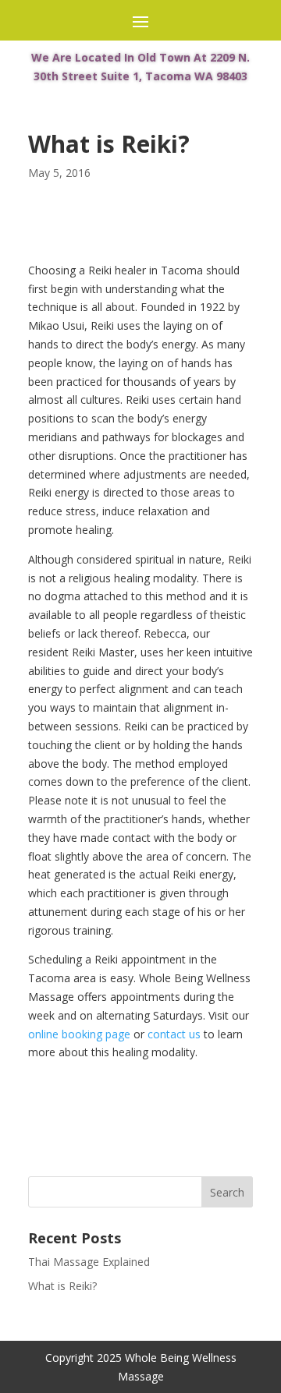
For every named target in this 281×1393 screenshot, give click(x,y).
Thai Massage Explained (89, 1261)
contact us (174, 1034)
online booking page (79, 1034)
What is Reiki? (62, 1285)
